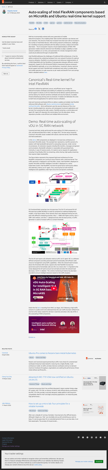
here (45, 72)
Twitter (39, 29)
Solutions (41, 2)
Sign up (5, 73)
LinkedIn (43, 29)
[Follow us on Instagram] (91, 437)
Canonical (5, 353)
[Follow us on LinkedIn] (87, 437)
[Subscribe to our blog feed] (104, 437)
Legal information (7, 440)
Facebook (36, 29)
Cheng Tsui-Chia (7, 376)
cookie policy (38, 464)
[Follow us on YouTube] (100, 437)
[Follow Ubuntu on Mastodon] (78, 437)
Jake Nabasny (6, 403)
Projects (4, 444)
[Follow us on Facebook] (82, 437)
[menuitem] (32, 2)
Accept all (99, 461)
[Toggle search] (104, 2)
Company (68, 2)
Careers (59, 2)
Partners (50, 2)
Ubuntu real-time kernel (53, 104)
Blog (3, 7)
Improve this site (7, 442)
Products (31, 2)
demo (34, 140)
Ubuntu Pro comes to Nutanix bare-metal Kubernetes (52, 353)
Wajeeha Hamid (12, 11)
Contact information (8, 438)
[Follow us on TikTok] (95, 437)
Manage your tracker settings (11, 446)
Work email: (6, 48)
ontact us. (32, 337)
